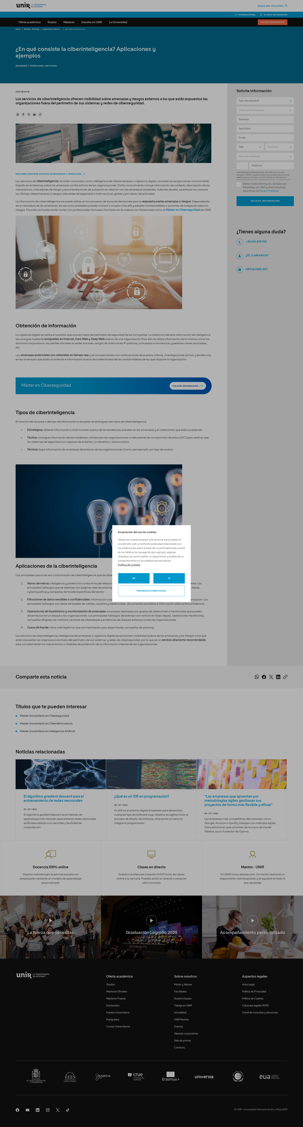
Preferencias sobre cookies (151, 591)
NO (133, 578)
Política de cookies (129, 565)
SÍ (169, 578)
